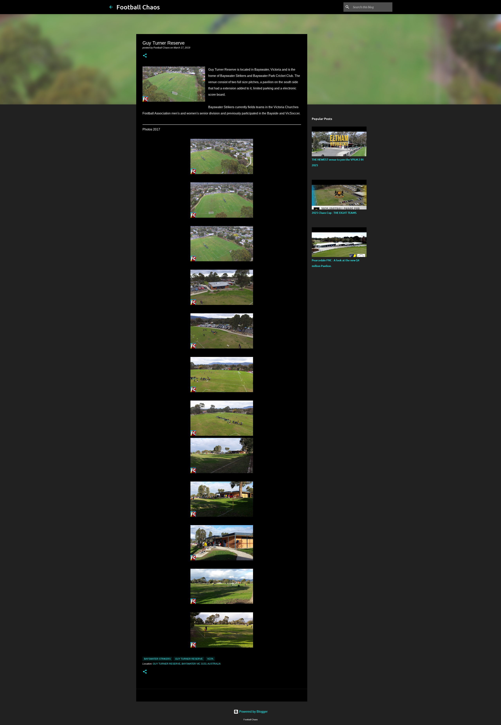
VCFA (210, 659)
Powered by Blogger (253, 711)
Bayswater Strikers (157, 659)
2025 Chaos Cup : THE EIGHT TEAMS (334, 213)
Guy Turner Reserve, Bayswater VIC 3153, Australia (187, 663)
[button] (144, 56)
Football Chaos (138, 7)
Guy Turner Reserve (189, 659)
